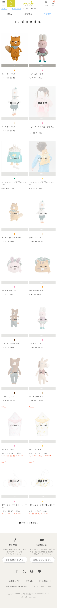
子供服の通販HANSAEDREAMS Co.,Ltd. (36, 594)
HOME (4, 9)
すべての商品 (16, 9)
